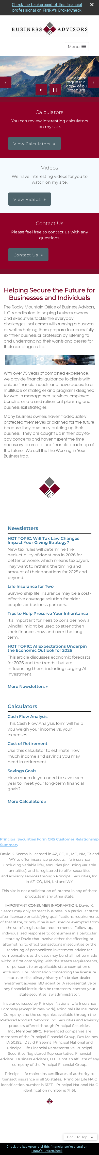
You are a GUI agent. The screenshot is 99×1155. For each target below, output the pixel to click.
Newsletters (23, 528)
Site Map (8, 1120)
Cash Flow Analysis (27, 716)
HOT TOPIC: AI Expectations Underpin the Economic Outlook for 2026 (47, 648)
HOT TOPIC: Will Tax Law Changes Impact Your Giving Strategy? (43, 540)
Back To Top (78, 1137)
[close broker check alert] (92, 5)
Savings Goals (22, 770)
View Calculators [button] (32, 143)
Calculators (22, 706)
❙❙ (55, 89)
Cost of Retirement (27, 743)
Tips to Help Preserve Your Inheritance (48, 613)
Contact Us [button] (25, 255)
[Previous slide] (5, 82)
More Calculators (27, 801)
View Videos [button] (27, 199)
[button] (77, 46)
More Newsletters (28, 686)
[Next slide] (93, 82)
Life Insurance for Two (31, 586)
